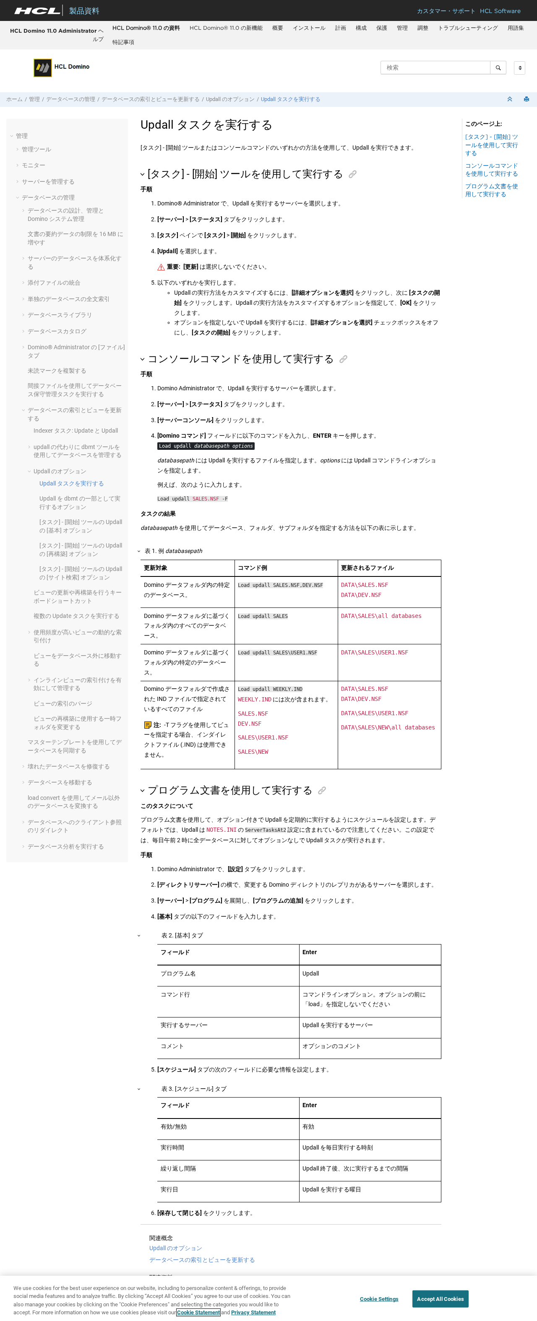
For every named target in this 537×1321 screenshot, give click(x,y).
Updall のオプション (230, 99)
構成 (361, 28)
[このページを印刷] (527, 99)
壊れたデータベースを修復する (69, 766)
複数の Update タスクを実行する (77, 615)
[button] (12, 135)
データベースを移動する (60, 782)
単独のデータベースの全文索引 (69, 299)
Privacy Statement (253, 1312)
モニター (33, 165)
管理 (402, 28)
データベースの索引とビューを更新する (151, 99)
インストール (309, 28)
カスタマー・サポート (446, 11)
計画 (340, 28)
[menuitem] (146, 28)
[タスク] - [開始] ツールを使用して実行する (491, 144)
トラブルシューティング (468, 28)
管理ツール (36, 149)
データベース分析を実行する (66, 846)
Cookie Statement (198, 1312)
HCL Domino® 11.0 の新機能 (226, 28)
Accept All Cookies (440, 1299)
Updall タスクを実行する (291, 99)
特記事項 (123, 42)
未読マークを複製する (57, 370)
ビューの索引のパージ (63, 703)
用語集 (516, 28)
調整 (422, 28)
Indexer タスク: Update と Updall (76, 430)
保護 (381, 28)
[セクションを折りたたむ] (510, 99)
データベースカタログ (57, 331)
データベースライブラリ (60, 314)
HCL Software (500, 11)
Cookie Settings (379, 1299)
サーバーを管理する (48, 181)
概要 (277, 28)
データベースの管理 (70, 99)
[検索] (498, 67)
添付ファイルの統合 (54, 282)
